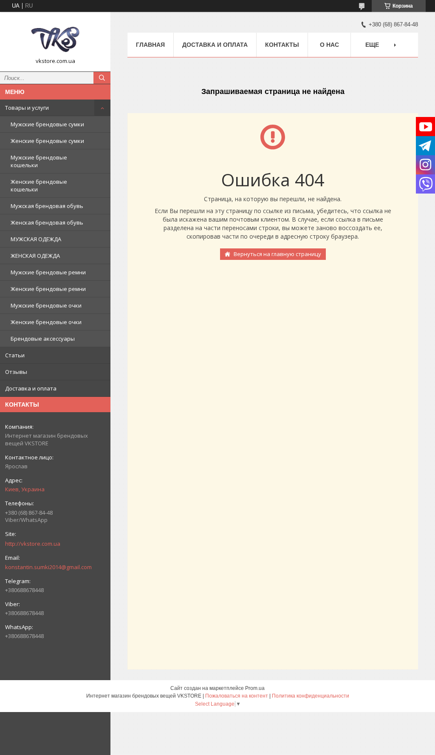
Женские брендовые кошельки (39, 185)
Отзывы (16, 372)
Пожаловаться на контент (236, 696)
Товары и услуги (27, 107)
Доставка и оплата (30, 388)
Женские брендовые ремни (48, 289)
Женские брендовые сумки (47, 141)
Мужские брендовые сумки (47, 124)
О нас (329, 44)
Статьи (15, 355)
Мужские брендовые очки (46, 305)
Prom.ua (255, 688)
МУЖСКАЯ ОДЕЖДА (36, 239)
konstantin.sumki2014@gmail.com (48, 567)
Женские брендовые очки (46, 322)
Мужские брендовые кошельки (39, 161)
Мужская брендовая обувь (47, 206)
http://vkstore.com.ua (32, 543)
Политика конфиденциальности (310, 696)
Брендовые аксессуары (43, 338)
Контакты (282, 44)
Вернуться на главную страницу (277, 254)
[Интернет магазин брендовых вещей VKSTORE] (55, 37)
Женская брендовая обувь (47, 222)
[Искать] (101, 77)
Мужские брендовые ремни (48, 272)
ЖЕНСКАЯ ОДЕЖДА (35, 255)
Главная (150, 44)
